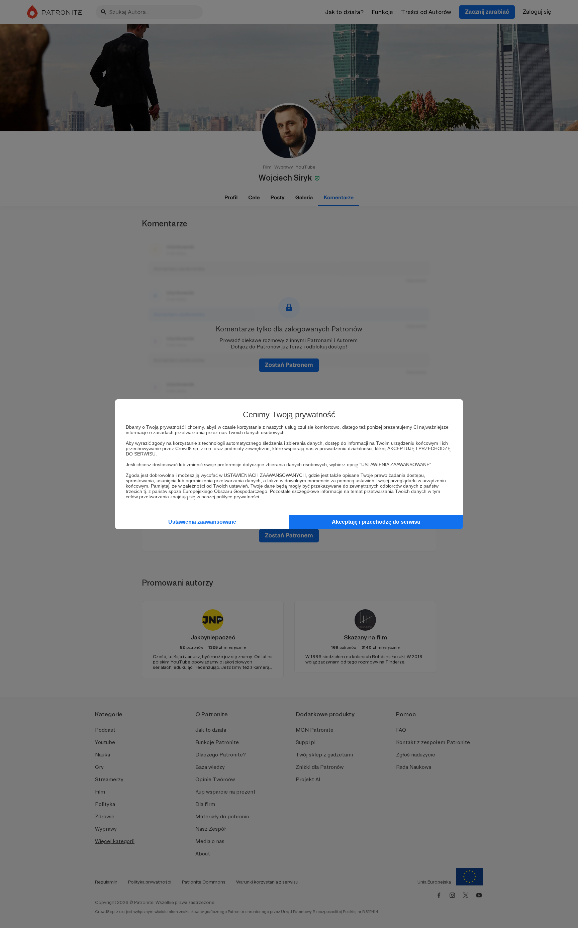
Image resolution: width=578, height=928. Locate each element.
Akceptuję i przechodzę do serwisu (376, 522)
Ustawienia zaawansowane (202, 522)
